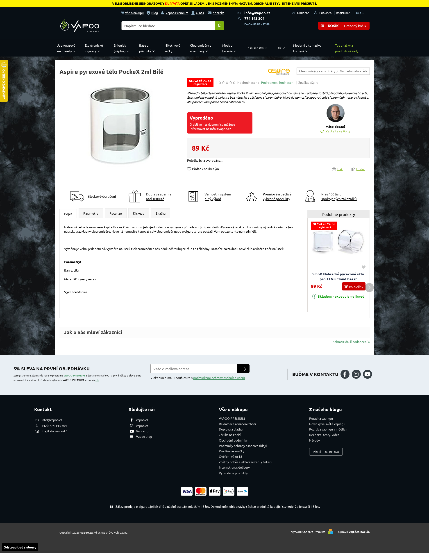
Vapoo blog (144, 436)
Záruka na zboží (230, 435)
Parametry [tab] (90, 213)
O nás (200, 13)
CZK (359, 13)
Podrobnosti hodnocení (277, 82)
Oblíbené (303, 13)
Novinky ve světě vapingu (327, 424)
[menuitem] (67, 48)
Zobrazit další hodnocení (350, 342)
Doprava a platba (231, 429)
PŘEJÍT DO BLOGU (326, 452)
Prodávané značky (231, 451)
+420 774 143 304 (54, 426)
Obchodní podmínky (233, 440)
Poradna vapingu (321, 418)
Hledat (219, 25)
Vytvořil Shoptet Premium (308, 532)
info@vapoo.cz (257, 12)
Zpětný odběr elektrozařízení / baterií (245, 462)
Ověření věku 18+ (231, 456)
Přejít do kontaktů (54, 431)
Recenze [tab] (115, 213)
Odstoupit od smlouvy (20, 547)
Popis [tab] (68, 214)
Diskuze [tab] (138, 213)
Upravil (354, 532)
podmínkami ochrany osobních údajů (219, 378)
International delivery (234, 467)
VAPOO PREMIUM (74, 375)
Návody (314, 440)
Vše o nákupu (134, 13)
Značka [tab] (161, 213)
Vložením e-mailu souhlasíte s (197, 378)
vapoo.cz (142, 420)
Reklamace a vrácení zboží (237, 424)
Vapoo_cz (143, 431)
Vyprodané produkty (233, 473)
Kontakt (218, 13)
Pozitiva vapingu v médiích (328, 429)
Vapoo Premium (177, 13)
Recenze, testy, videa (324, 435)
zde (97, 380)
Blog (154, 13)
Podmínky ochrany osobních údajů (243, 446)
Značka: (308, 82)
